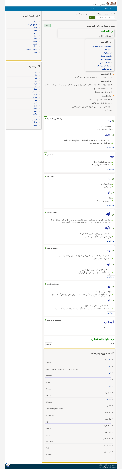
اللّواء (109, 386)
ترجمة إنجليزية (106, 69)
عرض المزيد (110, 147)
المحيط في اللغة (105, 59)
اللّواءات (108, 399)
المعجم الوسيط (106, 56)
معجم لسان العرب (105, 62)
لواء (110, 360)
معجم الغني (107, 49)
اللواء (109, 373)
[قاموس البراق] (111, 3)
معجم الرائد (107, 53)
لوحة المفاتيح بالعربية (106, 8)
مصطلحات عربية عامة (104, 66)
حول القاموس (91, 8)
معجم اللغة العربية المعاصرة (102, 46)
